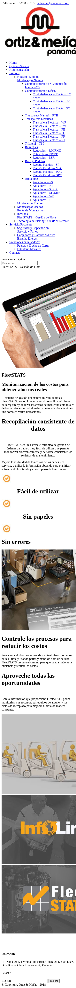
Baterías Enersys (27, 238)
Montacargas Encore (29, 203)
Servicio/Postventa (20, 224)
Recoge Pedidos (35, 161)
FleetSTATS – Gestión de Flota (36, 217)
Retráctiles (31, 147)
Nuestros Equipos (28, 76)
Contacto (14, 252)
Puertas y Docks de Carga (33, 245)
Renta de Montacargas (31, 210)
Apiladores (31, 178)
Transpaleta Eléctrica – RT (49, 140)
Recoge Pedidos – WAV (48, 171)
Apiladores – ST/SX (45, 189)
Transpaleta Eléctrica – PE (49, 129)
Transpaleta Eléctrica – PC (49, 133)
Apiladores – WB (43, 196)
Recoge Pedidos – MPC (47, 168)
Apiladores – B (42, 199)
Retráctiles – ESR (44, 157)
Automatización (19, 69)
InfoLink (22, 214)
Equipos (14, 73)
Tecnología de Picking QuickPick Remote (43, 221)
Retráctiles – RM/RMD (47, 150)
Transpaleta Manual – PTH (41, 115)
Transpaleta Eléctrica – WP (49, 122)
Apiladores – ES (43, 182)
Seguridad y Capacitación (33, 228)
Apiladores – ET (43, 185)
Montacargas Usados (30, 207)
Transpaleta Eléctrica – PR (49, 136)
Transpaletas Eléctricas (39, 119)
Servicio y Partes (27, 231)
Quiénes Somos (19, 66)
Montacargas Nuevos (30, 80)
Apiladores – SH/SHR (46, 192)
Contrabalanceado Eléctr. (40, 90)
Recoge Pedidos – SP (46, 164)
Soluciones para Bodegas (24, 242)
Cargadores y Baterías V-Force (36, 235)
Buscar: (6, 980)
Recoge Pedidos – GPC (47, 175)
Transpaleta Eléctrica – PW (49, 126)
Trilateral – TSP (34, 143)
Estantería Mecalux (29, 249)
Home (13, 62)
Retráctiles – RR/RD (45, 154)
